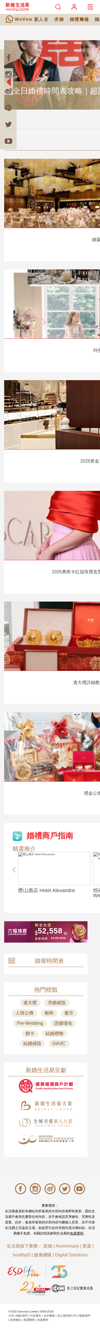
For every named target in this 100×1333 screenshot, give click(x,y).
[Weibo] (8, 91)
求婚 (59, 19)
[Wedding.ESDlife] (17, 6)
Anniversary (67, 1246)
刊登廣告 (35, 1315)
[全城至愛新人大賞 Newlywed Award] (45, 1123)
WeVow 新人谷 (32, 19)
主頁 (11, 1315)
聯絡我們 (84, 1315)
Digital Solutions (71, 1255)
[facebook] (8, 57)
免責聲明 (76, 1233)
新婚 (47, 1246)
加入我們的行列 (67, 1315)
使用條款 (15, 1319)
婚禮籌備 (79, 19)
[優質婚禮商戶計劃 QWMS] (45, 1086)
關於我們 (22, 1315)
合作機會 (49, 1315)
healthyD (22, 1255)
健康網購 (43, 1255)
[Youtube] (8, 141)
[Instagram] (8, 74)
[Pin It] (8, 107)
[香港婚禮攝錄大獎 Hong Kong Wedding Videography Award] (45, 1139)
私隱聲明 (29, 1319)
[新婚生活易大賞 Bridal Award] (45, 1105)
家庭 (86, 1246)
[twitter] (8, 124)
